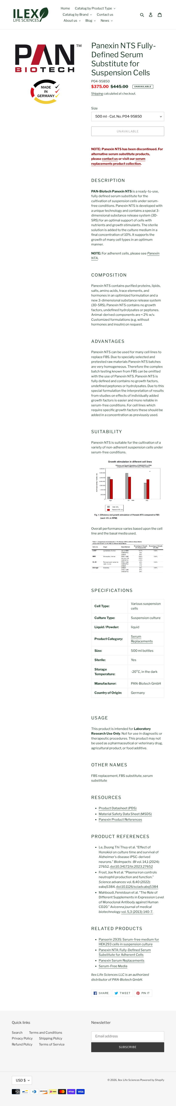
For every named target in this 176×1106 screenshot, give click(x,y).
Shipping (97, 93)
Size (94, 108)
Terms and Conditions (45, 1033)
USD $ (21, 1080)
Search (17, 1033)
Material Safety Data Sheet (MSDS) (125, 814)
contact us (110, 159)
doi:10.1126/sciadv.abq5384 (137, 887)
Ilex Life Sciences (129, 1080)
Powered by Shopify (152, 1080)
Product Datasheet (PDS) (118, 808)
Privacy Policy (22, 1038)
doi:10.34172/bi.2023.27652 (131, 866)
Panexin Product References (120, 820)
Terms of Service (52, 1044)
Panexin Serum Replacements (121, 960)
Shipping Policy (50, 1038)
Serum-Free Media (113, 966)
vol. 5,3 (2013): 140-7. (137, 912)
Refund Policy (22, 1044)
